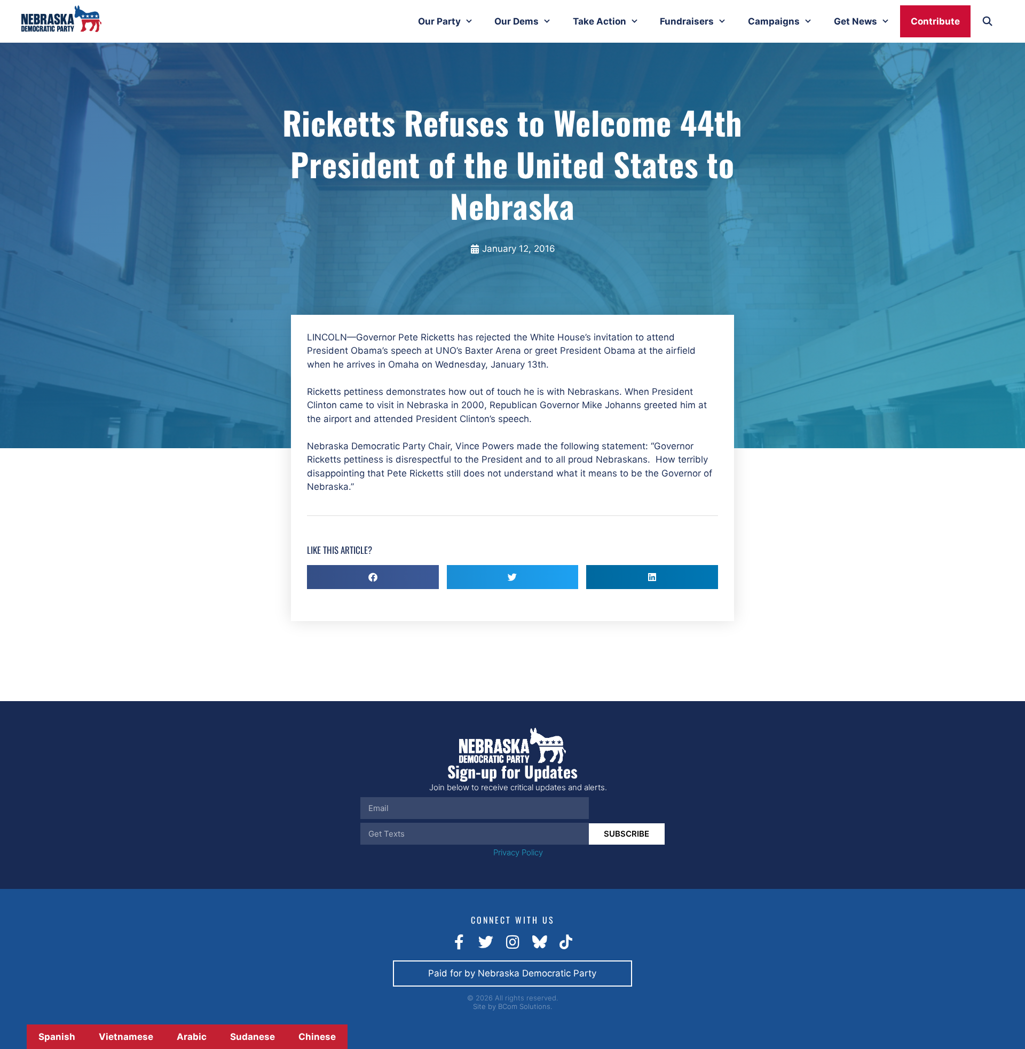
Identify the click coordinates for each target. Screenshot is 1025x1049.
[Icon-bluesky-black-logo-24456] (539, 942)
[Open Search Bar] (987, 21)
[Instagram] (512, 942)
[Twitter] (485, 942)
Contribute (935, 21)
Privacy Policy (518, 852)
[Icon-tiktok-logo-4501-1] (565, 942)
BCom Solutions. (525, 1006)
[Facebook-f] (459, 942)
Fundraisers (687, 21)
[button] (373, 577)
